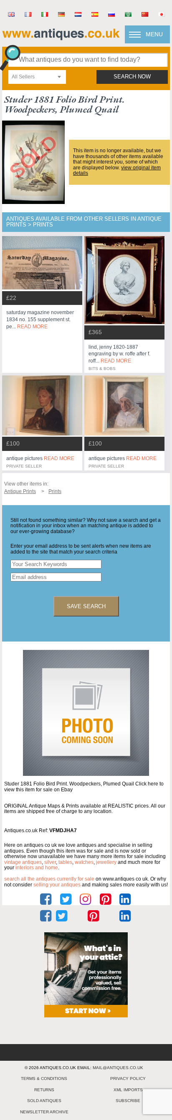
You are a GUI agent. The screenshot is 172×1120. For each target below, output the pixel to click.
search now (132, 77)
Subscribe (128, 1100)
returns (44, 1089)
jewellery (106, 862)
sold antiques (44, 1100)
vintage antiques (23, 862)
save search (86, 606)
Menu (154, 34)
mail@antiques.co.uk (118, 1067)
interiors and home (36, 868)
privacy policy (128, 1078)
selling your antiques (57, 885)
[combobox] (37, 77)
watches (84, 862)
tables (65, 862)
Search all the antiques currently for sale (49, 879)
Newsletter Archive (44, 1112)
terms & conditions (44, 1078)
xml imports (128, 1089)
